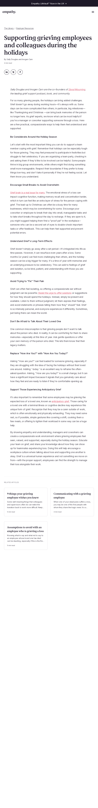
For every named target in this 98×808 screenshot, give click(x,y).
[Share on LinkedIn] (6, 72)
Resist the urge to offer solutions (54, 293)
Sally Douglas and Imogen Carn (20, 59)
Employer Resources (25, 28)
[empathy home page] (9, 12)
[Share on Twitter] (13, 72)
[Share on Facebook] (20, 72)
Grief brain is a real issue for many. (27, 192)
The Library (9, 28)
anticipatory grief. (61, 401)
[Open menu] (92, 11)
